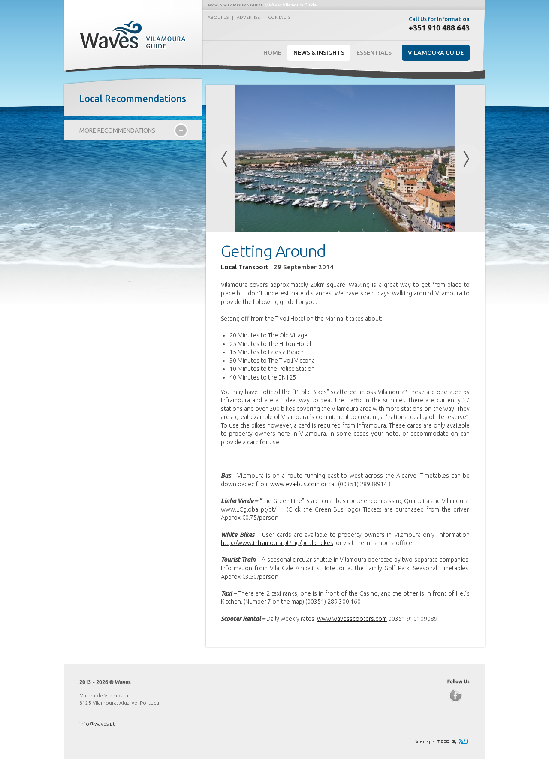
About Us (218, 17)
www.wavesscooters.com (352, 618)
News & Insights (318, 52)
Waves (134, 35)
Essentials (374, 52)
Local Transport (244, 267)
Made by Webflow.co (452, 741)
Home (272, 52)
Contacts (279, 17)
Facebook (455, 695)
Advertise (248, 17)
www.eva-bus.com (295, 484)
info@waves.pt (97, 723)
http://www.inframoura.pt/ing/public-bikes (277, 542)
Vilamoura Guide (436, 52)
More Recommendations (117, 130)
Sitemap (423, 741)
